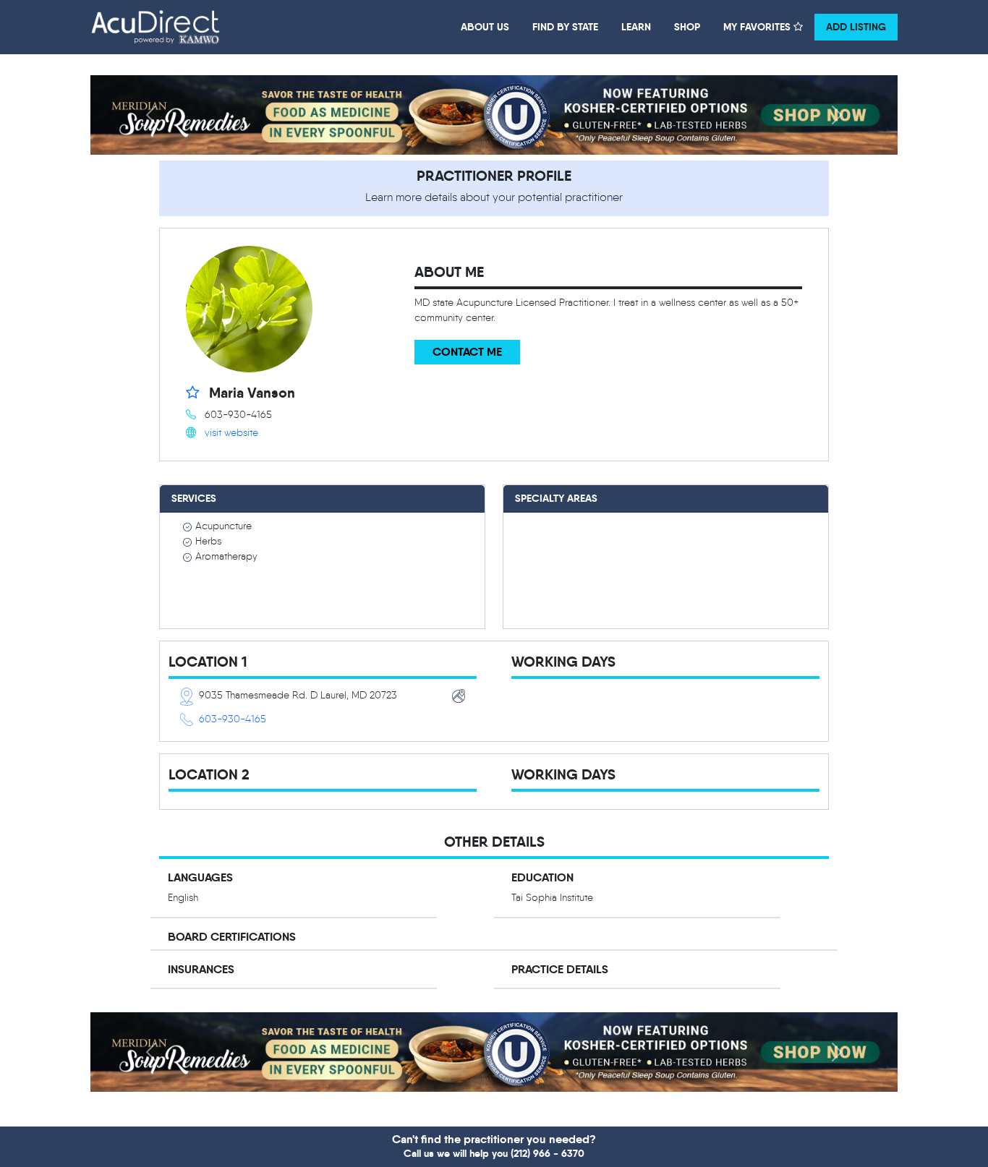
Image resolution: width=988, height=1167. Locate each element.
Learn (636, 26)
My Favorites (758, 26)
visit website (231, 433)
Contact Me (467, 351)
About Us (485, 26)
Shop (687, 26)
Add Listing (856, 26)
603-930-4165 (232, 719)
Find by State (565, 26)
